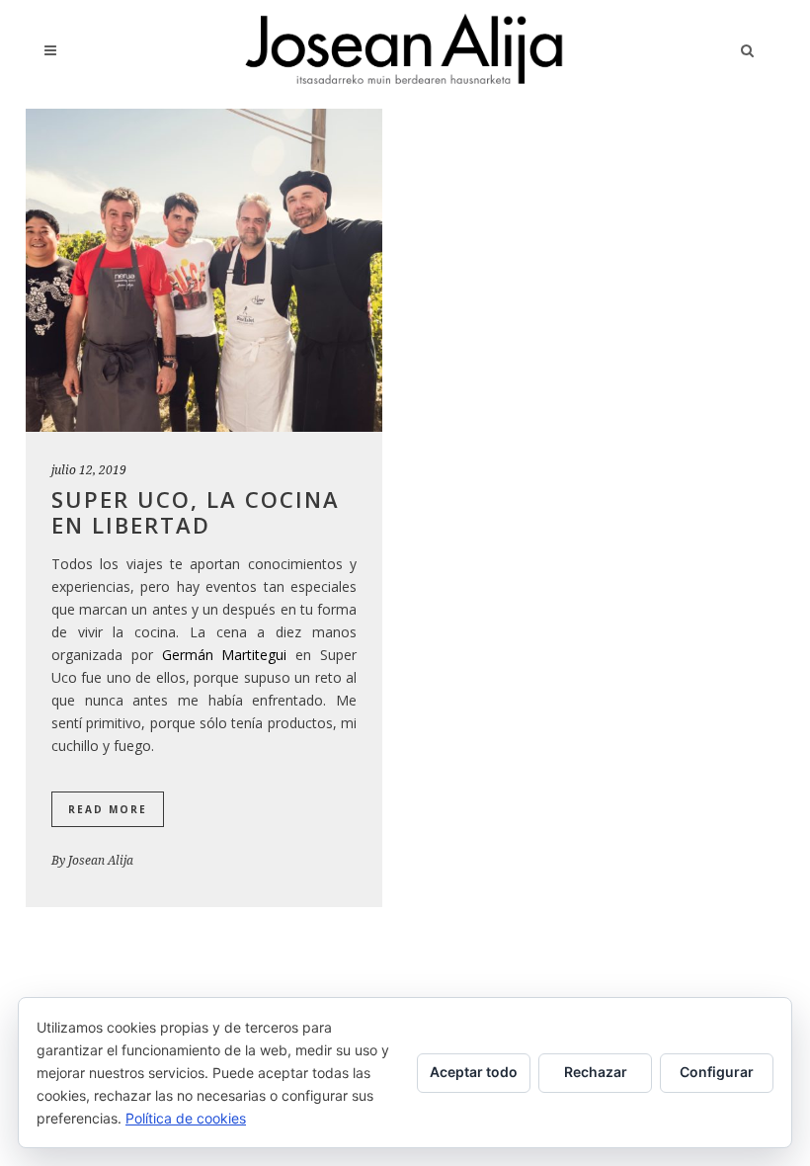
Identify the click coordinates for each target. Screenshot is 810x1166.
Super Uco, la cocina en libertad (195, 512)
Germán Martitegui (224, 654)
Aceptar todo (474, 1071)
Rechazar (595, 1071)
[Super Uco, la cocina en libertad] (204, 270)
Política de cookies (185, 1118)
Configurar (717, 1071)
